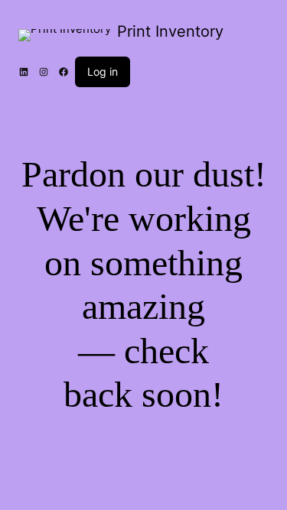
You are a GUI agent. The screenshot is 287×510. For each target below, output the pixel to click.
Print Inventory (170, 31)
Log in (102, 71)
